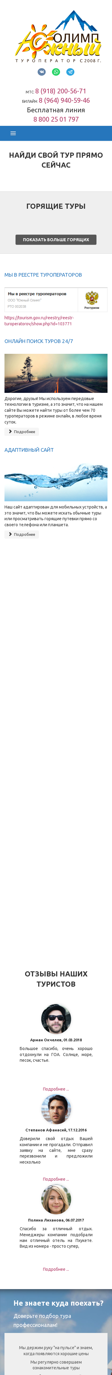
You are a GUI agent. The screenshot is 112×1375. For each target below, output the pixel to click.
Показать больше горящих (56, 239)
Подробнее (24, 431)
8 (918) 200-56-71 (60, 91)
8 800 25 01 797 (56, 119)
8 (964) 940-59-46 (64, 100)
